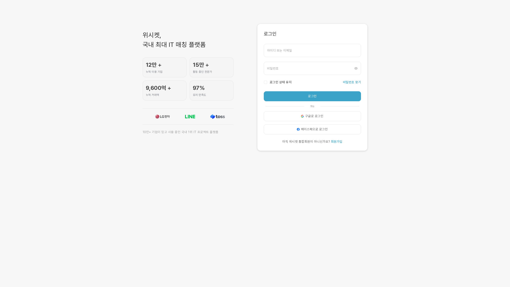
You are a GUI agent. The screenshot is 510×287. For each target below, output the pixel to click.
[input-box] (312, 50)
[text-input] (312, 50)
